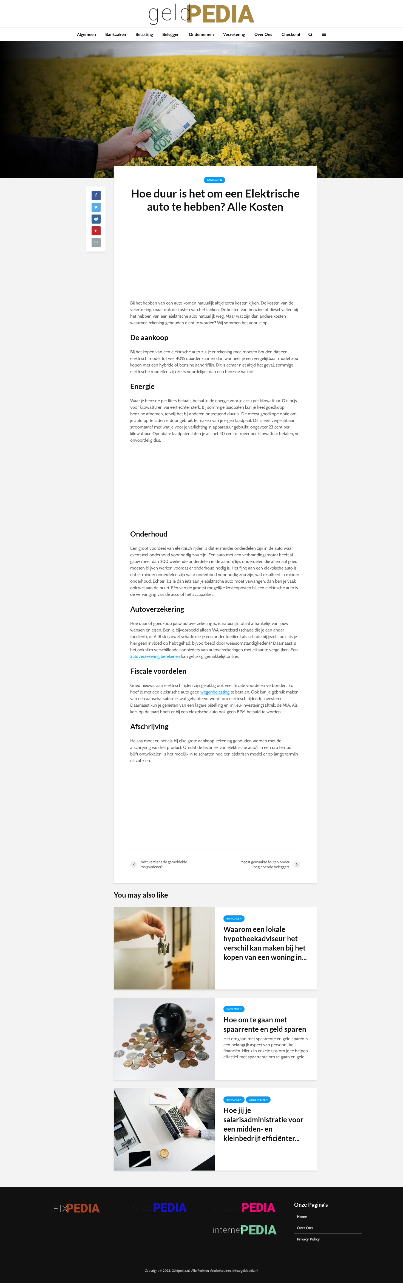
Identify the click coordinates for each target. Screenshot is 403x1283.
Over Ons (263, 34)
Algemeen (86, 34)
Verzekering (234, 34)
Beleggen (171, 34)
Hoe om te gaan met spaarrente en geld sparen (264, 1024)
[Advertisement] (215, 259)
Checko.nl (291, 34)
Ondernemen (201, 34)
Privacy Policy (308, 1239)
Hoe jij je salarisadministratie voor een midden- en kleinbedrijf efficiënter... (263, 1124)
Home (302, 1216)
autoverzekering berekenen (155, 656)
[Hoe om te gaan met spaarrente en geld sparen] (164, 1038)
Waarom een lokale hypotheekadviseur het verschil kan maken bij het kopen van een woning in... (265, 943)
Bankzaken (115, 34)
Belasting (144, 34)
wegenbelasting (214, 692)
